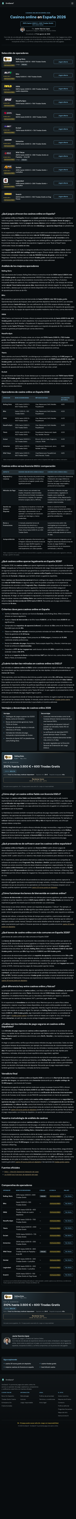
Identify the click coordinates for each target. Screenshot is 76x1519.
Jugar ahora (63, 62)
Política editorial (63, 1406)
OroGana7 (26, 1426)
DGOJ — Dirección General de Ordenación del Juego (21, 1172)
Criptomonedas (7, 1406)
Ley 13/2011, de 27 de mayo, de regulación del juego (21, 1174)
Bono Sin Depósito (8, 1396)
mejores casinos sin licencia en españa (19, 1367)
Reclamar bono (38, 779)
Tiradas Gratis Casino (9, 1399)
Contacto (61, 1403)
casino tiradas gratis (48, 1364)
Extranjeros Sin (6, 1403)
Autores (23, 1399)
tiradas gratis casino (62, 699)
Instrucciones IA (63, 1416)
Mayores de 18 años (64, 1399)
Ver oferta (68, 1196)
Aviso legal (42, 1403)
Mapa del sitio (62, 1412)
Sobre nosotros (63, 1396)
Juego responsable (26, 1403)
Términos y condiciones (47, 1399)
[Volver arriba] (71, 1514)
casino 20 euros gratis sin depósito (44, 887)
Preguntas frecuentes (65, 1409)
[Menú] (72, 3)
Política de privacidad (46, 1396)
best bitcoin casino (48, 1367)
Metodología (24, 1396)
